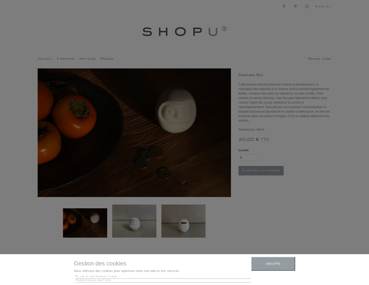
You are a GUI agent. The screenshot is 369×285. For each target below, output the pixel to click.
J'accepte (273, 263)
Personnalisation (93, 280)
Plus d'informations (96, 276)
